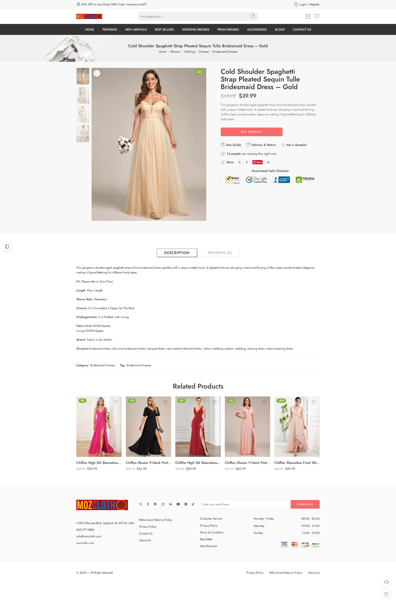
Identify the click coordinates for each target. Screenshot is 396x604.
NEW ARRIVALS (136, 29)
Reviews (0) (220, 252)
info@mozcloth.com (88, 536)
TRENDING (109, 29)
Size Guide (233, 145)
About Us (145, 540)
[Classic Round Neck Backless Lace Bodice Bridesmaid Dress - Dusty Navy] (309, 72)
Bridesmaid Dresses (225, 51)
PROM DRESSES (228, 29)
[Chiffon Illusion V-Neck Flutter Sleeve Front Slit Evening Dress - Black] (99, 426)
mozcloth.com (85, 543)
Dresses (204, 51)
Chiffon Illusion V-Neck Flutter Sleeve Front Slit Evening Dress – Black (99, 462)
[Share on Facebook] (246, 162)
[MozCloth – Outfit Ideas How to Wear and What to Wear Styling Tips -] (89, 16)
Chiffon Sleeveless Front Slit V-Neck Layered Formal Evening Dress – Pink (247, 462)
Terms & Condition (212, 532)
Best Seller (206, 539)
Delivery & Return (263, 145)
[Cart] (308, 16)
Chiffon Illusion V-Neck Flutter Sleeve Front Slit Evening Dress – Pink (198, 462)
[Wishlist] (97, 73)
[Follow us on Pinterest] (155, 504)
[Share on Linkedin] (268, 162)
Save (259, 162)
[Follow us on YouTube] (178, 504)
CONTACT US (302, 29)
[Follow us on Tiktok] (193, 504)
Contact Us (146, 533)
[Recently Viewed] (386, 594)
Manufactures (208, 546)
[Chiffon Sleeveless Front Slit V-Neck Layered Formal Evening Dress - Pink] (247, 426)
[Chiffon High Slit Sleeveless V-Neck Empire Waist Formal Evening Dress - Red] (148, 426)
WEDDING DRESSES (195, 29)
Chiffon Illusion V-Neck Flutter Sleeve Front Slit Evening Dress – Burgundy (297, 462)
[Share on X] (239, 162)
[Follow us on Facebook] (148, 504)
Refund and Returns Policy (155, 520)
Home (162, 51)
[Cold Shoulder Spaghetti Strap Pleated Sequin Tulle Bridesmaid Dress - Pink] (317, 72)
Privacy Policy (147, 526)
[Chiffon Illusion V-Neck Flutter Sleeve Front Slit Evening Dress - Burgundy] (297, 426)
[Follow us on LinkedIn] (170, 504)
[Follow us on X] (140, 504)
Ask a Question (296, 145)
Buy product (251, 132)
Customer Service (211, 518)
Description (177, 252)
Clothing (189, 51)
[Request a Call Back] (386, 581)
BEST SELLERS (164, 29)
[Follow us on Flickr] (185, 504)
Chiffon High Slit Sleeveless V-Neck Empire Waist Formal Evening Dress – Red (148, 462)
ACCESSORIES (257, 29)
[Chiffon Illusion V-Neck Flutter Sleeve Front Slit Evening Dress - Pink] (198, 426)
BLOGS (280, 29)
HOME (89, 29)
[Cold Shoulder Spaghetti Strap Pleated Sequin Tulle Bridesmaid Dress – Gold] (83, 76)
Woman (175, 51)
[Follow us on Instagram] (163, 504)
